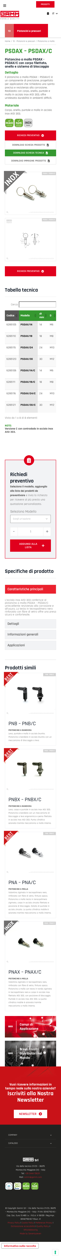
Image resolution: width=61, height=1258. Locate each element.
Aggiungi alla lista (28, 545)
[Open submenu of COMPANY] (51, 1135)
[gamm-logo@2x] (10, 12)
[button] (4, 6)
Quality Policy (43, 1226)
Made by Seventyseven (30, 1233)
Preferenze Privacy (43, 1222)
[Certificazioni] (30, 1186)
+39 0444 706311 (32, 1173)
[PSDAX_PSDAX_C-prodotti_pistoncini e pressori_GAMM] (30, 173)
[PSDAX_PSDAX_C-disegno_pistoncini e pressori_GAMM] (30, 219)
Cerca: (14, 304)
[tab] (30, 589)
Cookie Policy (28, 1222)
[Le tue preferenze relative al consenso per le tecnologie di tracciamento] (55, 1252)
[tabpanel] (30, 607)
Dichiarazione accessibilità (23, 1226)
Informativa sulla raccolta (20, 1245)
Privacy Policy (14, 1222)
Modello (30, 511)
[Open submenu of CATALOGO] (51, 1143)
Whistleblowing (31, 1229)
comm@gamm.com (33, 1177)
